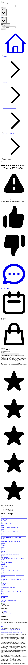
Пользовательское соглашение (8, 629)
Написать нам (5, 627)
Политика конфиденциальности (10, 630)
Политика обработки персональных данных (11, 631)
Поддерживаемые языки (6, 355)
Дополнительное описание (12, 354)
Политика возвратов (17, 632)
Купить (2, 352)
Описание (3, 354)
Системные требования (18, 355)
